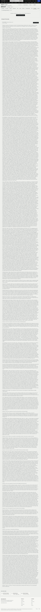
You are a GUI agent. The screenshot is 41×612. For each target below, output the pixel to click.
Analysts (38, 8)
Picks (19, 2)
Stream (10, 8)
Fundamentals (28, 8)
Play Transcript (36, 22)
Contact (32, 605)
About (32, 600)
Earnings (38, 2)
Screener (15, 2)
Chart (20, 8)
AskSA (22, 605)
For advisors (32, 601)
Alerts (9, 2)
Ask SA (2, 2)
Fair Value (6, 8)
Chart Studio (22, 601)
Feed (7, 2)
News (4, 2)
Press (32, 604)
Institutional (22, 604)
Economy (26, 2)
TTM (31, 8)
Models (29, 2)
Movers (32, 2)
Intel (17, 8)
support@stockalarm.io (4, 602)
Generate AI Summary (21, 15)
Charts (22, 2)
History (23, 8)
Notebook (14, 8)
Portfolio (12, 2)
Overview (2, 8)
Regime (35, 2)
